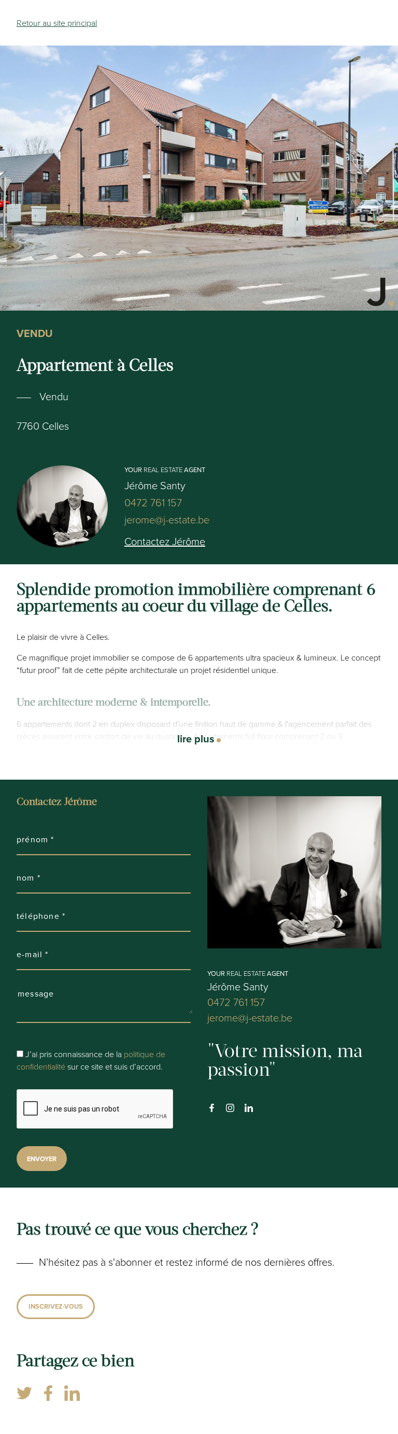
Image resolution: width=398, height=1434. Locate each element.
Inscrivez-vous (56, 1306)
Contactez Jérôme (164, 541)
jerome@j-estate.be (166, 519)
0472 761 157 (153, 502)
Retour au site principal (57, 22)
